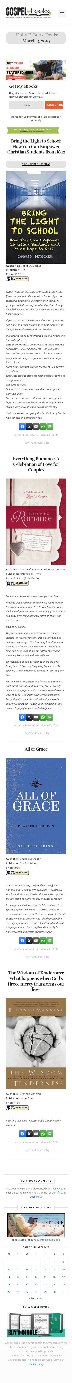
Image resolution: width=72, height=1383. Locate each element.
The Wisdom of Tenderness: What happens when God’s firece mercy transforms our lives (36, 981)
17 (63, 1277)
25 (8, 1292)
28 (36, 1292)
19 (18, 1284)
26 (18, 1292)
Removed (30, 435)
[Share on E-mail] (36, 426)
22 (45, 1284)
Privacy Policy (35, 1364)
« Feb (32, 1298)
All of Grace (36, 749)
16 (54, 1277)
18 (8, 1284)
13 (27, 1277)
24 (63, 1284)
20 (27, 1284)
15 (45, 1277)
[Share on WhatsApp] (43, 426)
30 (54, 1292)
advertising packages (47, 1239)
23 (54, 1284)
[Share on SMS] (49, 426)
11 (8, 1277)
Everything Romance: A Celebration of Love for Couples (36, 464)
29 (45, 1292)
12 (18, 1277)
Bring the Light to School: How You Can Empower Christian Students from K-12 (36, 146)
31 (63, 1292)
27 (27, 1292)
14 (36, 1277)
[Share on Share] (22, 426)
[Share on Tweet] (29, 426)
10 (63, 1269)
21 (36, 1284)
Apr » (40, 1298)
